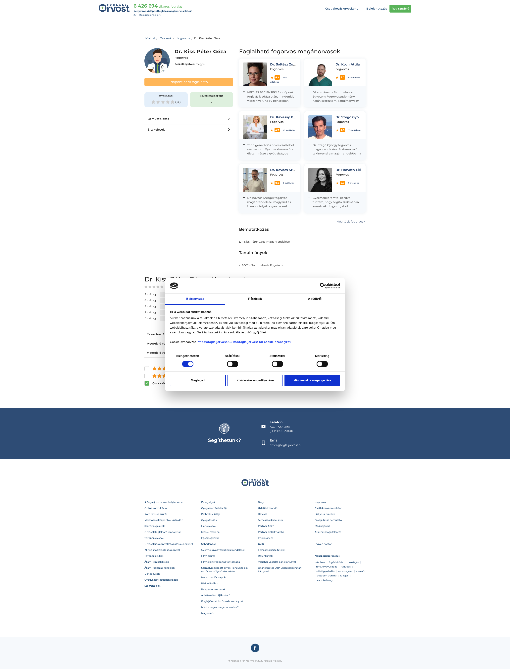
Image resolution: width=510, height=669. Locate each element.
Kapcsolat (321, 502)
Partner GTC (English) (271, 531)
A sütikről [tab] (315, 299)
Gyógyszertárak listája (214, 508)
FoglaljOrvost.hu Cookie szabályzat (222, 601)
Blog (261, 502)
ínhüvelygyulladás (326, 566)
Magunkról (207, 613)
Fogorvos (183, 38)
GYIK (261, 543)
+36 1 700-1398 (280, 427)
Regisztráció (400, 8)
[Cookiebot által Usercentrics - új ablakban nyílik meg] (322, 286)
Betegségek (208, 502)
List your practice (325, 514)
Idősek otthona (210, 531)
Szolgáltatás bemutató (328, 520)
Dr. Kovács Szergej (285, 170)
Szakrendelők (152, 585)
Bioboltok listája (210, 514)
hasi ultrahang (324, 580)
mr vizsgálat (345, 571)
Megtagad (198, 380)
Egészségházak (210, 537)
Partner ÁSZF (266, 525)
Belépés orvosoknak (213, 589)
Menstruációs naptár (213, 577)
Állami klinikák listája (156, 561)
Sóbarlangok (208, 543)
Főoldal (149, 38)
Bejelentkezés (376, 8)
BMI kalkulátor (210, 583)
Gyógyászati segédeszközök (161, 579)
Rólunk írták (265, 555)
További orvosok (154, 537)
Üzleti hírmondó (268, 508)
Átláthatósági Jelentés (328, 531)
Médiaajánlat (322, 525)
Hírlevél (262, 514)
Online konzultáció (155, 508)
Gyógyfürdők (209, 520)
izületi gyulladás (325, 571)
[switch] (232, 364)
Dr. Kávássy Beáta (285, 117)
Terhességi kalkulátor (270, 520)
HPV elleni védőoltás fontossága (220, 561)
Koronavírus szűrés (155, 514)
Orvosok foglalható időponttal (162, 531)
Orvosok (166, 38)
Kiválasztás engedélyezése (255, 380)
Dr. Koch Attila (347, 64)
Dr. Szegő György (349, 117)
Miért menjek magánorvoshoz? (220, 607)
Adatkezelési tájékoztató (215, 595)
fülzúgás (346, 566)
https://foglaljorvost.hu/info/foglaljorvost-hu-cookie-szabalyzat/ (244, 342)
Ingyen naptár (323, 543)
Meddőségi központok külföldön (163, 520)
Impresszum (265, 537)
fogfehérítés (336, 562)
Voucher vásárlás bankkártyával (277, 561)
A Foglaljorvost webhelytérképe (163, 502)
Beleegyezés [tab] (195, 299)
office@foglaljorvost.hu (286, 445)
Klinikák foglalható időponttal (162, 549)
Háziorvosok (208, 525)
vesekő (360, 571)
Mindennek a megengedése (312, 380)
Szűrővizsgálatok (154, 525)
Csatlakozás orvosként (341, 8)
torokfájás (353, 562)
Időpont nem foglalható (189, 82)
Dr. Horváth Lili (348, 170)
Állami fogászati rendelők (159, 567)
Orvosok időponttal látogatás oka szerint (168, 543)
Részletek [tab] (255, 299)
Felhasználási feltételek (271, 549)
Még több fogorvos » (351, 221)
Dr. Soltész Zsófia (284, 64)
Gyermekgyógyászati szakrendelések (223, 549)
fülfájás (344, 575)
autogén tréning (326, 575)
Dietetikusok (152, 573)
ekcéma (320, 562)
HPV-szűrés (208, 555)
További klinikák (153, 555)
